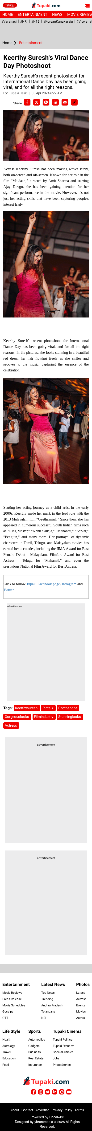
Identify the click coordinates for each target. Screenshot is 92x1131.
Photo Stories (62, 1064)
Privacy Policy (62, 1109)
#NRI (24, 21)
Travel (6, 1052)
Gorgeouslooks (17, 717)
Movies (81, 1011)
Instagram (69, 584)
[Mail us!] (68, 1091)
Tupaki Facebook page (43, 584)
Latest (80, 992)
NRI (43, 1018)
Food (5, 1064)
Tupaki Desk (18, 93)
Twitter (9, 590)
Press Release (12, 999)
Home (7, 14)
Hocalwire (56, 1117)
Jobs (56, 1058)
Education (9, 1058)
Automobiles (36, 1039)
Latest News (53, 984)
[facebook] (27, 102)
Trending (47, 999)
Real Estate (35, 1058)
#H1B (35, 21)
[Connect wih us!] (54, 1091)
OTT (5, 1018)
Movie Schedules (13, 1005)
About (14, 1109)
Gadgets (34, 1046)
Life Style (11, 1031)
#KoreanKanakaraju (58, 21)
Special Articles (63, 1052)
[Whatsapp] (46, 102)
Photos (83, 984)
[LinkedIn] (55, 102)
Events (80, 1005)
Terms (79, 1109)
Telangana (48, 1011)
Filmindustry (44, 717)
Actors (80, 1018)
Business (34, 1052)
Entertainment (32, 14)
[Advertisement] (46, 655)
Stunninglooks (70, 717)
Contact (27, 1109)
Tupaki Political (63, 1039)
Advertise (42, 1109)
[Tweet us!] (40, 1091)
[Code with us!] (61, 1091)
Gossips (7, 1011)
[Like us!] (33, 1091)
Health (6, 1039)
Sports (34, 1031)
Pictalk (48, 708)
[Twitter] (36, 102)
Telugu (10, 5)
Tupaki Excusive (63, 1046)
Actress (11, 725)
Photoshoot (68, 708)
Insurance (35, 1064)
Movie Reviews (12, 992)
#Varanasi (9, 21)
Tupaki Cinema (67, 1031)
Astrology (8, 1046)
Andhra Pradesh (52, 1005)
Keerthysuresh (26, 708)
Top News (48, 992)
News (57, 14)
